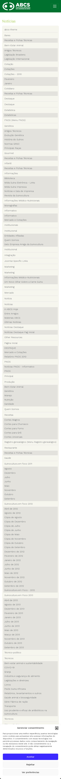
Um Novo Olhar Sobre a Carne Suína (23, 282)
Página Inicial (10, 343)
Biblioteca (9, 178)
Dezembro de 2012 (14, 551)
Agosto (8, 468)
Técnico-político (12, 652)
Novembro (10, 490)
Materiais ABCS (12, 317)
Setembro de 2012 (14, 586)
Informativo (10, 210)
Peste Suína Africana (15, 689)
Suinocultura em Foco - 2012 (19, 590)
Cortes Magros (12, 419)
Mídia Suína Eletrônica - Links (19, 182)
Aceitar (30, 757)
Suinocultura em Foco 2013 (18, 595)
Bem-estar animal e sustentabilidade (23, 663)
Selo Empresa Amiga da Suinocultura (23, 244)
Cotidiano (9, 88)
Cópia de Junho (12, 530)
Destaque (9, 98)
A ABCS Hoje (11, 309)
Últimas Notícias (12, 322)
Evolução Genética (14, 135)
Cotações (9, 69)
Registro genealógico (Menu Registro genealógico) (30, 442)
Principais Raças (12, 148)
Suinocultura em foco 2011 (18, 463)
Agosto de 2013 (12, 604)
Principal (8, 376)
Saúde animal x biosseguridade (20, 697)
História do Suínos (14, 139)
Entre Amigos (11, 313)
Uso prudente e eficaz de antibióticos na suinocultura (25, 712)
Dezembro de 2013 (14, 608)
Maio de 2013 (11, 630)
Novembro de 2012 (14, 577)
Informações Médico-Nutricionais (22, 200)
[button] (56, 728)
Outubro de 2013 (13, 643)
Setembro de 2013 (14, 647)
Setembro (9, 498)
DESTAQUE (10, 348)
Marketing (9, 266)
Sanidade (9, 404)
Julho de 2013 (11, 621)
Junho (7, 481)
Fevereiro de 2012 (13, 556)
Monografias (10, 205)
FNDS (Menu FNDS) (15, 120)
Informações (11, 173)
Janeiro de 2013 (12, 617)
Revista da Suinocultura (16, 195)
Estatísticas (10, 115)
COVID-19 (9, 667)
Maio (6, 486)
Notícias (8, 304)
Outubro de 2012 (13, 581)
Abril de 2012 (11, 508)
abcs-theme (10, 29)
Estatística (9, 110)
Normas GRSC (12, 144)
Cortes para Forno (14, 428)
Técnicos (8, 658)
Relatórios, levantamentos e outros (22, 693)
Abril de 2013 (11, 600)
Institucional (10, 230)
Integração (9, 255)
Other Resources (13, 337)
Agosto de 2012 (12, 513)
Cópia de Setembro (14, 547)
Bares (7, 35)
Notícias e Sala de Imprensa (19, 191)
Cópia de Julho (12, 526)
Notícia (8, 298)
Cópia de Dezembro (15, 521)
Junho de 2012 (12, 568)
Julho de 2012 (11, 564)
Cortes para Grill (12, 432)
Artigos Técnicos (12, 50)
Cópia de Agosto (13, 517)
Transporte (10, 706)
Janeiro (8, 83)
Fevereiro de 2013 (13, 613)
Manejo (8, 395)
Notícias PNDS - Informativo (19, 366)
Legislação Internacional (16, 59)
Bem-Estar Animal (13, 45)
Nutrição (8, 399)
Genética (8, 126)
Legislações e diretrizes (16, 680)
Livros (7, 684)
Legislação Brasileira (14, 54)
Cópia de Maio (11, 534)
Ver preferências (30, 772)
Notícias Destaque (14, 327)
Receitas (8, 415)
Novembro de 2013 (14, 638)
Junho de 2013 (12, 626)
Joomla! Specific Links (16, 261)
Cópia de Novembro (15, 538)
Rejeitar (30, 764)
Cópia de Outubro (13, 543)
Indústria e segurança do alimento (22, 676)
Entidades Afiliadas (14, 235)
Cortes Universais (13, 437)
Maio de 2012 (11, 573)
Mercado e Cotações (15, 220)
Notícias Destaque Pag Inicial (19, 332)
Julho (7, 477)
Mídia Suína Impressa (15, 187)
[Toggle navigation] (55, 6)
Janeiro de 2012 (12, 560)
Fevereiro (9, 79)
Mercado (9, 292)
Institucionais (11, 225)
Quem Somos (11, 240)
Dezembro (10, 473)
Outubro (8, 494)
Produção (9, 382)
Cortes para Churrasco (16, 424)
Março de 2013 (12, 634)
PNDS (7, 361)
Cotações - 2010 (13, 74)
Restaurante (10, 447)
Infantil (7, 163)
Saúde (7, 458)
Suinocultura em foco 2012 (18, 503)
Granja (7, 671)
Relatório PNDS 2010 (15, 356)
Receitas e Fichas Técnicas (18, 40)
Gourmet (9, 153)
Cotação (8, 64)
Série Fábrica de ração (16, 701)
